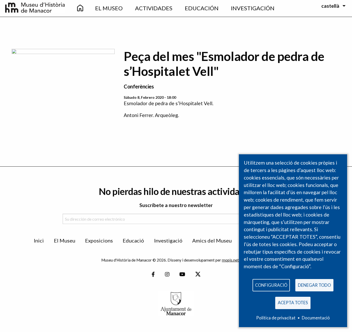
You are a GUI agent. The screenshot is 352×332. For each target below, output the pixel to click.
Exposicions (99, 240)
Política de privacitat (276, 317)
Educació (133, 240)
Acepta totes (293, 302)
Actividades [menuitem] (153, 8)
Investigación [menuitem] (252, 8)
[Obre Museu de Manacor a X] (197, 274)
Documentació (316, 317)
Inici (39, 240)
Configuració (271, 285)
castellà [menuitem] (330, 6)
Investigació (168, 240)
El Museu (64, 240)
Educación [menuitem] (202, 8)
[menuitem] (80, 8)
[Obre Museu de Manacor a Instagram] (167, 274)
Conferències (139, 86)
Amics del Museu (212, 240)
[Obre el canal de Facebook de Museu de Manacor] (153, 274)
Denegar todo (314, 285)
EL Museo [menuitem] (109, 8)
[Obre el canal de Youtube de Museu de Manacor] (182, 274)
